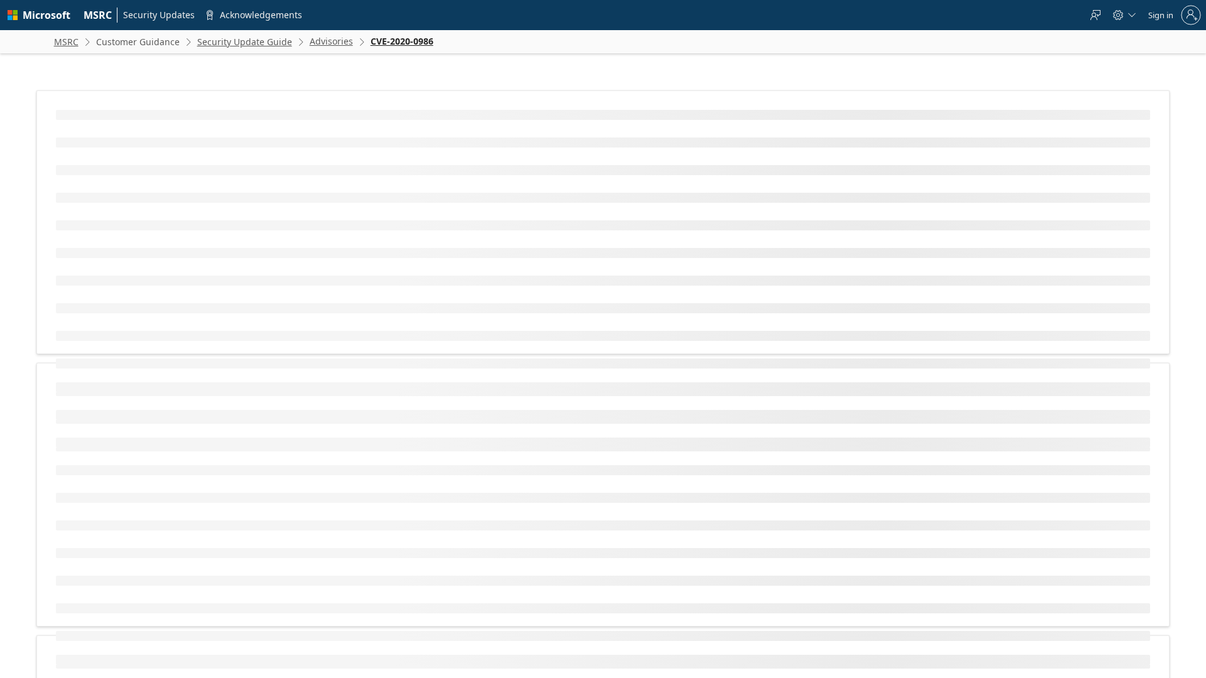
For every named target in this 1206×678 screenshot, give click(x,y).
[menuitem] (98, 15)
